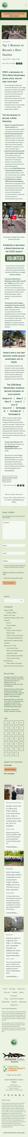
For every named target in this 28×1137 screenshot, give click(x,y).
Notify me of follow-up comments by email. (13, 573)
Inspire (14, 992)
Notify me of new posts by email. (13, 578)
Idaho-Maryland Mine (14, 656)
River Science (6, 480)
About (21, 992)
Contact (14, 996)
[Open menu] (26, 5)
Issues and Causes (10, 646)
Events (8, 623)
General (7, 643)
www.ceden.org (9, 470)
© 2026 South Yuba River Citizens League (14, 1132)
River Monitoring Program (9, 477)
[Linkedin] (15, 1095)
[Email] (21, 63)
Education (7, 628)
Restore (12, 989)
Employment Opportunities (13, 641)
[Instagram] (8, 1095)
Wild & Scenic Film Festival (13, 666)
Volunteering (6, 41)
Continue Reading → (12, 847)
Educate (7, 992)
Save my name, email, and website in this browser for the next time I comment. (14, 566)
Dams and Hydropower (14, 651)
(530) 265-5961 (9, 1090)
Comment (6, 522)
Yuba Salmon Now (13, 658)
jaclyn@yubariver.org (11, 446)
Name (5, 545)
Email (5, 553)
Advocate (21, 989)
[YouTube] (12, 1095)
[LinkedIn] (19, 63)
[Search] (21, 600)
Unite (5, 989)
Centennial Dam (12, 648)
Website (5, 561)
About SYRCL (8, 610)
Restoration (8, 661)
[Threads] (19, 1095)
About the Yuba (9, 615)
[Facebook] (17, 63)
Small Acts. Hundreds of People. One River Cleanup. (13, 710)
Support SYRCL (11, 613)
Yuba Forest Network (14, 663)
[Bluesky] (23, 1095)
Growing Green (11, 653)
